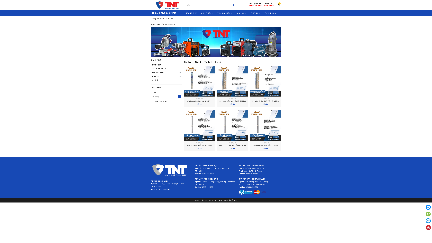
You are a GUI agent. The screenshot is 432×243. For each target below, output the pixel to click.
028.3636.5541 (164, 189)
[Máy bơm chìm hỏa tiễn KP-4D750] (199, 81)
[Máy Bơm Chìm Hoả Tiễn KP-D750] (265, 125)
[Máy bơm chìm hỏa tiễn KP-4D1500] (232, 81)
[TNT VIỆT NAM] (167, 5)
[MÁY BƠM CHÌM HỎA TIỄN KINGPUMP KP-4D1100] (265, 81)
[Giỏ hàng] (278, 6)
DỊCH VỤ (241, 13)
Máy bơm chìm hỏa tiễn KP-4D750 (200, 101)
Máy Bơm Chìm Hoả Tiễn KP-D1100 (232, 145)
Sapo (235, 200)
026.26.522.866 (252, 187)
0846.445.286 (207, 187)
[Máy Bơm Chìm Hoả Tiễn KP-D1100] (232, 125)
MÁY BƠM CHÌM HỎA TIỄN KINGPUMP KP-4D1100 (270, 101)
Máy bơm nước (161, 101)
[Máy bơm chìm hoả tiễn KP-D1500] (199, 125)
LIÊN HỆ (155, 80)
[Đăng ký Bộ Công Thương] (246, 192)
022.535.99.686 (252, 174)
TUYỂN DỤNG (271, 13)
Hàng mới (217, 62)
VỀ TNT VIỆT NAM (159, 69)
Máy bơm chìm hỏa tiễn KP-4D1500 (232, 101)
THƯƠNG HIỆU (224, 13)
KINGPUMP (199, 99)
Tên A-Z (198, 62)
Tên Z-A (207, 62)
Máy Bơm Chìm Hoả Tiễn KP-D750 (265, 145)
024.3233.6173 (207, 174)
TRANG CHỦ (191, 13)
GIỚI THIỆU (206, 13)
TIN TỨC (255, 13)
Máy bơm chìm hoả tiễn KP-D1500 (199, 145)
